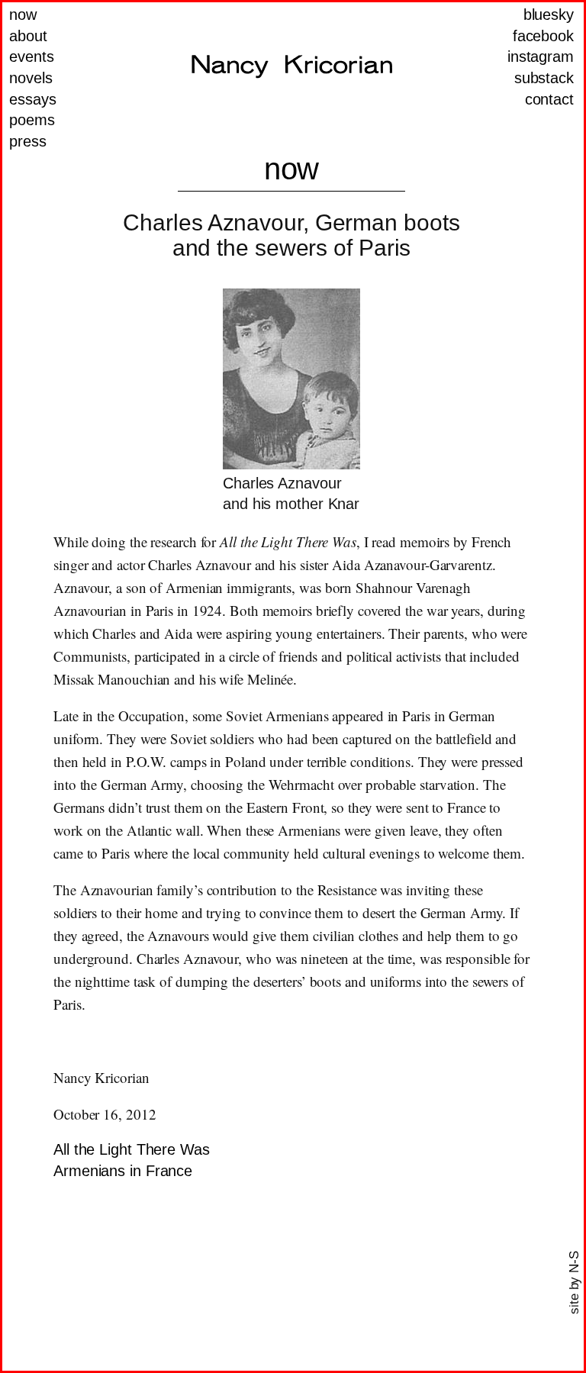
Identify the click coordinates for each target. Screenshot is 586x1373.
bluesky (548, 14)
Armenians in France (122, 1170)
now (23, 14)
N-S (574, 1262)
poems (32, 119)
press (28, 141)
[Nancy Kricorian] (291, 66)
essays (32, 99)
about (28, 35)
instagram (540, 56)
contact (549, 99)
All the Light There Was (131, 1149)
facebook (543, 35)
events (31, 56)
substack (544, 77)
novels (30, 77)
